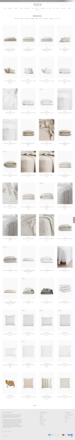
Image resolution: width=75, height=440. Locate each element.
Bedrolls (36, 18)
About (58, 8)
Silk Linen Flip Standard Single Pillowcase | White (28, 271)
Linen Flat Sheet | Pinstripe (28, 238)
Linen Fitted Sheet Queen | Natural (28, 175)
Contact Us (41, 414)
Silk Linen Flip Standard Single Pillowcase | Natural (10, 303)
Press (66, 419)
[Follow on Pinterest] (8, 431)
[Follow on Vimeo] (10, 431)
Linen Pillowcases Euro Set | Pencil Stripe (28, 81)
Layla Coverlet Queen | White (28, 333)
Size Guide (41, 421)
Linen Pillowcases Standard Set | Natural (28, 144)
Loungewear (51, 18)
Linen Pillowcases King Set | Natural (65, 144)
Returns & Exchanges (43, 419)
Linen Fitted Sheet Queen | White (65, 112)
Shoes (21, 8)
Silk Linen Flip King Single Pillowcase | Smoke (10, 50)
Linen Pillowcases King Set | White (28, 112)
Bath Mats (21, 18)
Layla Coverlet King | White (65, 333)
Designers (10, 8)
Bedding (32, 18)
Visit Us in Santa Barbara (69, 414)
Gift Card (49, 8)
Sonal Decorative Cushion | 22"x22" (65, 396)
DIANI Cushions (45, 18)
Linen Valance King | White (65, 270)
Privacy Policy (42, 423)
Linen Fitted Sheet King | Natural (47, 175)
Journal (37, 9)
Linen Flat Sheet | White (10, 112)
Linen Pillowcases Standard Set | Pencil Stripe (65, 176)
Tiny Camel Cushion (10, 396)
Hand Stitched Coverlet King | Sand (65, 364)
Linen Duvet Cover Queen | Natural (10, 175)
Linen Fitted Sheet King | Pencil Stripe (10, 239)
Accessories (26, 8)
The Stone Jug (42, 8)
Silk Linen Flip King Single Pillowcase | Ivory (28, 50)
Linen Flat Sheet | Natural (46, 143)
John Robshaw (10, 332)
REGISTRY (69, 8)
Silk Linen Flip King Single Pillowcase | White (46, 50)
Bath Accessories (27, 18)
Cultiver (10, 79)
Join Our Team (67, 418)
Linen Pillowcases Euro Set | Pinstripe (65, 50)
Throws (59, 18)
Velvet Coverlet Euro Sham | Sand (28, 396)
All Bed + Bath (17, 18)
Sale (54, 8)
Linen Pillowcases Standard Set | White (65, 82)
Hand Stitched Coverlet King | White (28, 365)
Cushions (40, 18)
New (5, 8)
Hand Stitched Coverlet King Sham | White (10, 365)
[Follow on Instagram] (5, 431)
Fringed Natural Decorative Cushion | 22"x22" (46, 397)
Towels (56, 18)
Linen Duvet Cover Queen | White (47, 270)
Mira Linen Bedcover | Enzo (46, 302)
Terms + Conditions (43, 425)
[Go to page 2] (40, 404)
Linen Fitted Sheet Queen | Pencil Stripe (65, 207)
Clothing (16, 8)
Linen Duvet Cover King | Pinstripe (10, 270)
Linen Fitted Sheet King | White (10, 143)
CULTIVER (65, 79)
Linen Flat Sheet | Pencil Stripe (10, 206)
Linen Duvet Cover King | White (46, 112)
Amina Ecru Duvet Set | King (65, 302)
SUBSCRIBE (63, 8)
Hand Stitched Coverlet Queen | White (46, 365)
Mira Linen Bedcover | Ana (28, 302)
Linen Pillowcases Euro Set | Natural (10, 81)
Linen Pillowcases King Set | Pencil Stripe (28, 207)
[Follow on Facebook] (2, 431)
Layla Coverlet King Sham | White (47, 334)
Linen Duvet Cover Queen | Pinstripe (64, 238)
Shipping (41, 418)
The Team (66, 416)
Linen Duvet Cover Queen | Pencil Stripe (47, 207)
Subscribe (41, 416)
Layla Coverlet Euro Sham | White (10, 334)
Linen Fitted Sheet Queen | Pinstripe (46, 238)
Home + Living (34, 8)
